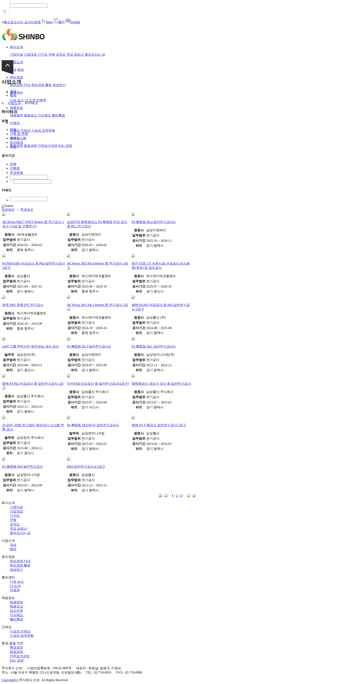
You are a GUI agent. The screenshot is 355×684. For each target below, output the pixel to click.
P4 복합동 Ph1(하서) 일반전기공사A (93, 425)
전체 (13, 129)
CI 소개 (30, 100)
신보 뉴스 (17, 100)
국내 (13, 91)
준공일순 (26, 209)
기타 (13, 147)
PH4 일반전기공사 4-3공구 (86, 466)
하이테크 (16, 142)
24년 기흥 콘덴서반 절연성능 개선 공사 (30, 346)
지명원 (41, 100)
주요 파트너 (75, 54)
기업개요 (30, 54)
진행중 (15, 168)
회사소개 (16, 47)
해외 (20, 69)
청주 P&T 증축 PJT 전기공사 (22, 305)
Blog (49, 22)
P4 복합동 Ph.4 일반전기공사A (154, 222)
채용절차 (16, 115)
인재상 (15, 123)
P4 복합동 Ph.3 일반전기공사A (89, 346)
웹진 (61, 22)
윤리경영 (16, 77)
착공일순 (8, 209)
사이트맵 (34, 22)
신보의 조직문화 (43, 130)
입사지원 (16, 611)
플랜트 (15, 138)
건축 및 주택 (19, 134)
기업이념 (16, 54)
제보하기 (59, 85)
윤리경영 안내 (20, 561)
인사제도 (44, 115)
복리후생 (58, 115)
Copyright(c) (10, 680)
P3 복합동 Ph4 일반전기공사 (22, 466)
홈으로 (9, 22)
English (75, 22)
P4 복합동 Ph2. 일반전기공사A (154, 346)
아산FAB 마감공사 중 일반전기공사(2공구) (98, 383)
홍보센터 (16, 92)
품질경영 (30, 145)
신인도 (43, 54)
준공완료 (16, 172)
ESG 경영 (65, 145)
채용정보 (16, 107)
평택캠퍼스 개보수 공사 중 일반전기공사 (161, 383)
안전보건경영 (48, 145)
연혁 (51, 54)
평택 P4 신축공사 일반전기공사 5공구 (159, 425)
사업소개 (16, 62)
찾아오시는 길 (95, 54)
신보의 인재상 (20, 130)
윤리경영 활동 (41, 85)
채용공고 (30, 115)
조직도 (61, 54)
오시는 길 (21, 22)
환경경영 (16, 145)
